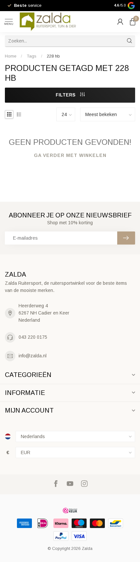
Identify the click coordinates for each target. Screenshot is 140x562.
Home (10, 56)
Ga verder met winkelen (70, 155)
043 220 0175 (33, 337)
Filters (66, 94)
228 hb (53, 56)
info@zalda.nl (33, 355)
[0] (132, 21)
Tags (31, 56)
